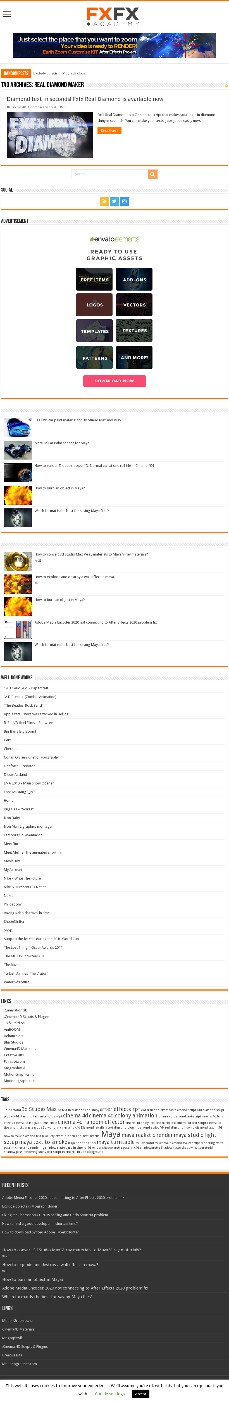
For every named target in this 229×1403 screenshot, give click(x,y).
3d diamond (12, 1110)
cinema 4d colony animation (123, 1115)
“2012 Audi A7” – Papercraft (26, 688)
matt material (91, 1136)
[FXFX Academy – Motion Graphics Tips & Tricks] (114, 15)
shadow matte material (197, 1148)
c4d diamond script (182, 1110)
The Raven (12, 965)
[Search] (153, 174)
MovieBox (12, 861)
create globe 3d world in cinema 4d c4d (52, 1127)
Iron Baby (12, 818)
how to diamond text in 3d (203, 1127)
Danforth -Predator (19, 766)
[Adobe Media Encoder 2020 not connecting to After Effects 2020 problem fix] (18, 629)
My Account (13, 870)
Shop (8, 930)
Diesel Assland (15, 774)
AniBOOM (12, 1029)
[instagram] (124, 201)
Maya (111, 1134)
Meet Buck (12, 844)
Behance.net (13, 1036)
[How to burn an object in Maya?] (18, 606)
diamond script (148, 1127)
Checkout (11, 749)
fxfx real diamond (171, 1127)
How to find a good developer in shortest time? (40, 1223)
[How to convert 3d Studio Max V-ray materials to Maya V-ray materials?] (18, 561)
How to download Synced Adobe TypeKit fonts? (40, 1232)
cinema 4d (75, 1115)
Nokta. (9, 896)
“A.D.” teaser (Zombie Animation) (30, 697)
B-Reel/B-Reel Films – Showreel (29, 723)
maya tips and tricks (82, 1143)
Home (8, 800)
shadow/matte (150, 1148)
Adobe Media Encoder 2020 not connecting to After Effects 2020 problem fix (96, 622)
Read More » (109, 130)
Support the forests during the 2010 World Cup (41, 939)
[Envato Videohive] (114, 45)
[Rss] (104, 201)
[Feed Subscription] (226, 85)
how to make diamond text (22, 1136)
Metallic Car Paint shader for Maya (62, 443)
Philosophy (13, 904)
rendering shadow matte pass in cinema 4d (60, 1148)
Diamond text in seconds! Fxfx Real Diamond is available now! (86, 99)
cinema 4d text (166, 1123)
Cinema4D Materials (20, 1049)
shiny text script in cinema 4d (59, 1152)
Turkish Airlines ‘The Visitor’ (25, 973)
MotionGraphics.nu (19, 1074)
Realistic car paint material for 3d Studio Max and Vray (78, 420)
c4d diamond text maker (30, 1116)
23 (40, 560)
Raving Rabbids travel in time (27, 913)
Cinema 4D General (42, 107)
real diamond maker (149, 1143)
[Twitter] (114, 201)
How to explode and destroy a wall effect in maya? (75, 577)
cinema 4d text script (191, 1123)
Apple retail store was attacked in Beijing (36, 714)
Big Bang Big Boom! (20, 731)
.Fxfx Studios (14, 1023)
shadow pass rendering (20, 1152)
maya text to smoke (43, 1142)
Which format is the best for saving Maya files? (72, 511)
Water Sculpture (16, 982)
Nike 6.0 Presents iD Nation (25, 887)
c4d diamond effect (154, 1110)
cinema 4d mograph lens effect (35, 1123)
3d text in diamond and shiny (78, 1110)
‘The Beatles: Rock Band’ (23, 705)
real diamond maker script (182, 1143)
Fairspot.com (14, 1061)
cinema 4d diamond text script (179, 1116)
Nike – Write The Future (22, 878)
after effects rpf (120, 1109)
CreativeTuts (14, 1055)
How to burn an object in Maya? (60, 488)
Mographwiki (14, 1068)
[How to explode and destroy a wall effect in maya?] (18, 583)
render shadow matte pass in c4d (115, 1148)
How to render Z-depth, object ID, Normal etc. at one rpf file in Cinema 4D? (94, 465)
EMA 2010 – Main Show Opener (29, 783)
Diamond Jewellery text (97, 1127)
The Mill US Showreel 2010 (25, 956)
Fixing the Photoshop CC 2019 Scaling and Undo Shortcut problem (55, 1215)
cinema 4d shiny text (140, 1123)
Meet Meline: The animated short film (33, 852)
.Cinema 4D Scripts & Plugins (26, 1017)
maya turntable (116, 1142)
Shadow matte (171, 1148)
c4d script (55, 1116)
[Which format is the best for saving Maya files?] (18, 651)
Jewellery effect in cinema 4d (62, 1136)
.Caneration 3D (16, 1010)
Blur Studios (13, 1042)
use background (92, 1152)
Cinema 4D (18, 107)
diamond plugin (125, 1127)
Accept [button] (140, 1394)
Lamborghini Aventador (23, 835)
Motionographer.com (21, 1081)
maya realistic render (147, 1135)
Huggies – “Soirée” (19, 809)
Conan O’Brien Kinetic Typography (31, 757)
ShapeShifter (14, 921)
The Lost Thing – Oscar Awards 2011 (33, 947)
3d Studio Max (39, 1109)
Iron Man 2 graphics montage (28, 826)
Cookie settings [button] (110, 1393)
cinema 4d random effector (91, 1122)
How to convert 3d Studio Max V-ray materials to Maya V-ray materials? (91, 554)
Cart (7, 740)
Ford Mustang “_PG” (20, 792)
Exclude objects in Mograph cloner (60, 73)
